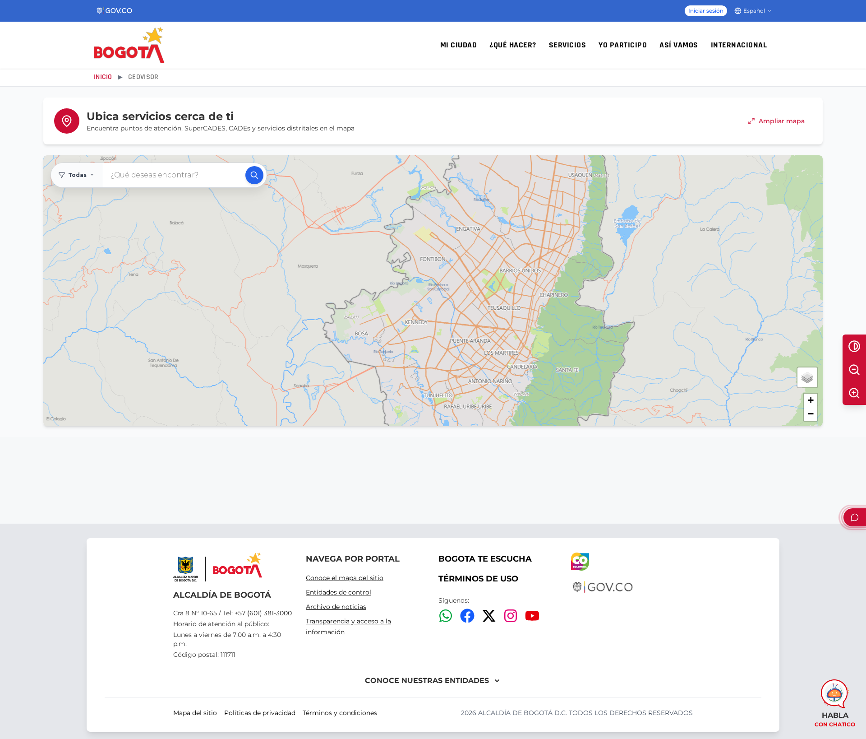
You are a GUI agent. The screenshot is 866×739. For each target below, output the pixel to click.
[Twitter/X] (489, 616)
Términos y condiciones (340, 713)
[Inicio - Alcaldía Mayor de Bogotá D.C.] (129, 45)
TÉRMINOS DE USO (478, 579)
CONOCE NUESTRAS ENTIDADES (427, 680)
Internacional (739, 45)
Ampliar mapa (782, 121)
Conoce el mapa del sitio (344, 578)
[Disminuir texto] (854, 369)
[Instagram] (510, 616)
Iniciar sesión (705, 10)
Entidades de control (338, 592)
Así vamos (678, 45)
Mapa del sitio (195, 713)
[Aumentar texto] (854, 393)
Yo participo (623, 45)
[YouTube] (532, 616)
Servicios (567, 45)
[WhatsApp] (445, 616)
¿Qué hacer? (512, 45)
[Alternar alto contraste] (854, 346)
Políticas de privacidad (259, 713)
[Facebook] (467, 616)
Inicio (103, 77)
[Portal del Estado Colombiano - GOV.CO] (115, 10)
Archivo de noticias (336, 607)
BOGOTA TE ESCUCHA (485, 559)
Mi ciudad (458, 45)
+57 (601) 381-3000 (263, 613)
